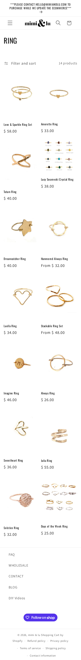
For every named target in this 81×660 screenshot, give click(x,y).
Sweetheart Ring (13, 460)
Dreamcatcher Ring (15, 259)
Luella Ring (10, 326)
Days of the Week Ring (54, 526)
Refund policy (36, 641)
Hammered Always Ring (54, 259)
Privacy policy (59, 641)
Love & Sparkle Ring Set (18, 124)
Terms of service (30, 648)
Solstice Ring (11, 528)
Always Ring (48, 393)
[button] (10, 23)
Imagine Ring (11, 393)
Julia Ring (46, 460)
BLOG (13, 587)
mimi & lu (34, 635)
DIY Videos (17, 598)
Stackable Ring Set (52, 326)
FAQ (12, 554)
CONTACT (16, 576)
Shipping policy (56, 648)
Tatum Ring (10, 192)
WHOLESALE (18, 565)
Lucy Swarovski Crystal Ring (57, 179)
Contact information (43, 655)
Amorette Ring (49, 124)
